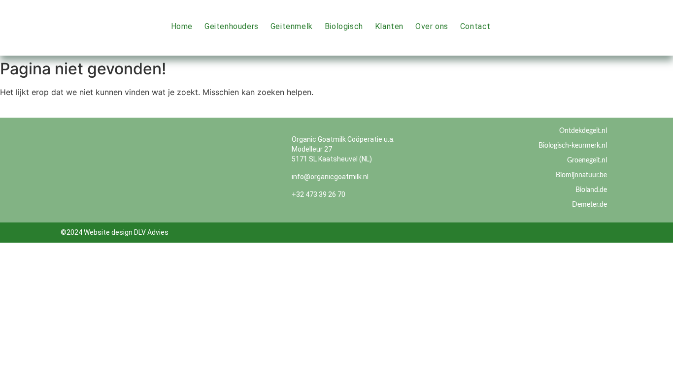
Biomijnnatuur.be (581, 175)
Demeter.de (589, 204)
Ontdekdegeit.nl (583, 130)
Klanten (389, 26)
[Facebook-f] (638, 16)
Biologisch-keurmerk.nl (572, 145)
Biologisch (344, 26)
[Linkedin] (638, 37)
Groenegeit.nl (587, 160)
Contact (475, 26)
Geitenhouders (231, 26)
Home (182, 26)
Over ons (431, 26)
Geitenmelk (291, 26)
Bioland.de (591, 190)
